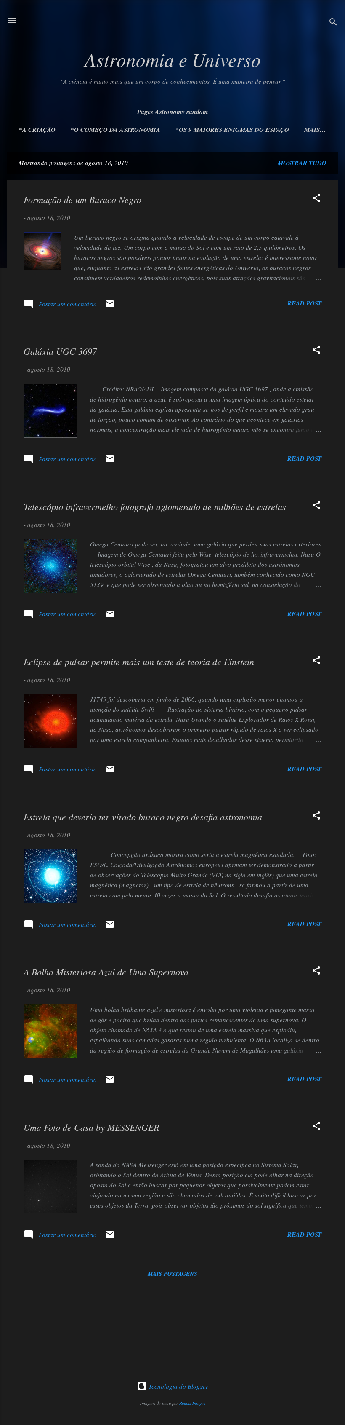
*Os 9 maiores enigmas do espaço (232, 129)
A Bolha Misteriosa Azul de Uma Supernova (106, 971)
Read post (304, 303)
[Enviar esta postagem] (110, 306)
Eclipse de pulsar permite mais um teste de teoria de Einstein (139, 661)
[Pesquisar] (333, 23)
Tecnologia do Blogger (177, 1386)
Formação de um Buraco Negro (82, 199)
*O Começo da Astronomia (115, 129)
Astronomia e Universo (173, 59)
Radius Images (192, 1403)
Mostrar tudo (302, 162)
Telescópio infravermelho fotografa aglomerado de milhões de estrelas (155, 506)
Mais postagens (172, 1274)
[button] (316, 199)
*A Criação (37, 129)
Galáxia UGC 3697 (60, 351)
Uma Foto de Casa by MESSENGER (91, 1127)
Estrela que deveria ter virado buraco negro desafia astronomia (143, 816)
